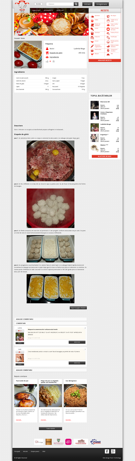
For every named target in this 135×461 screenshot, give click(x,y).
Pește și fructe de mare (115, 29)
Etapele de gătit (56, 53)
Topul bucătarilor (101, 95)
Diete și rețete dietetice (115, 45)
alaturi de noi (104, 156)
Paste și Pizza (114, 32)
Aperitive (97, 15)
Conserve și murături (114, 50)
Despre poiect (35, 451)
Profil (19, 343)
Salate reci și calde (114, 20)
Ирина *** (104, 145)
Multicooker (98, 49)
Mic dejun (113, 15)
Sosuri (96, 41)
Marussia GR (105, 102)
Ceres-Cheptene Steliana (106, 113)
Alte (112, 53)
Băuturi (97, 53)
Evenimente (48, 10)
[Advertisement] (50, 107)
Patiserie (97, 37)
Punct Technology (115, 458)
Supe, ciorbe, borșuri (114, 24)
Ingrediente (54, 57)
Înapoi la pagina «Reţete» (78, 308)
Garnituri (97, 32)
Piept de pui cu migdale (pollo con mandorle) (49, 381)
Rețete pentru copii (115, 41)
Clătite (96, 20)
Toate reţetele (50, 428)
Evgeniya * (104, 134)
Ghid (43, 451)
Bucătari (60, 10)
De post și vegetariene (98, 45)
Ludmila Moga (105, 124)
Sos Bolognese (71, 381)
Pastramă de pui (22, 381)
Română (38, 4)
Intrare (87, 4)
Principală (36, 10)
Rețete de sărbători (97, 24)
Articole (25, 451)
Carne (96, 28)
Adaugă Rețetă (104, 60)
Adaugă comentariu (24, 319)
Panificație (114, 37)
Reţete (105, 10)
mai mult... (19, 420)
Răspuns (77, 342)
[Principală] (22, 12)
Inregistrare (101, 4)
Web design (106, 458)
